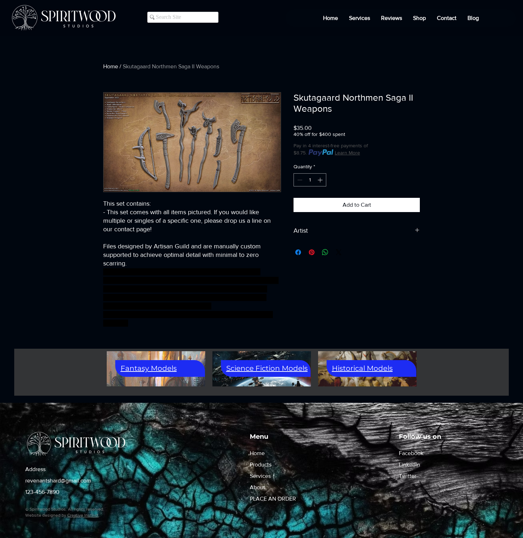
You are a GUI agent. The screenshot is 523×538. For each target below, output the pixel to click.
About (257, 487)
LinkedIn (409, 464)
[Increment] (320, 180)
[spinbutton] (309, 180)
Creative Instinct (83, 515)
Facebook (411, 453)
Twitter (407, 476)
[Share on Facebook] (298, 252)
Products (260, 464)
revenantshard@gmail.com (58, 481)
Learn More (347, 152)
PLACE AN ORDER (273, 499)
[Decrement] (299, 180)
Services (260, 476)
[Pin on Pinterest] (311, 252)
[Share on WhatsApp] (325, 252)
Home (110, 66)
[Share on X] (338, 252)
